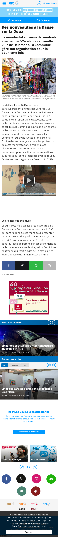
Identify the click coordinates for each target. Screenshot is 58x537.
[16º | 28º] (39, 0)
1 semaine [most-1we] (14, 365)
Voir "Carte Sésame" (43, 453)
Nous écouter (51, 3)
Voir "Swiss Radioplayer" (14, 453)
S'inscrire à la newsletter (29, 432)
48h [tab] (4, 365)
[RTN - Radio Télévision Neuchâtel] (34, 504)
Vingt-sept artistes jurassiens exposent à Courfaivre (27, 390)
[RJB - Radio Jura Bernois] (22, 504)
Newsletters (51, 479)
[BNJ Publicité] (10, 504)
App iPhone (21, 491)
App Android (35, 491)
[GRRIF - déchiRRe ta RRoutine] (22, 509)
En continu (15, 20)
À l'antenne (44, 20)
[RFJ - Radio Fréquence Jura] (46, 504)
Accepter (29, 532)
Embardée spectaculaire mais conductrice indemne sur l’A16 (27, 347)
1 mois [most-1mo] (24, 365)
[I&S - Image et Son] (34, 509)
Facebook (6, 479)
